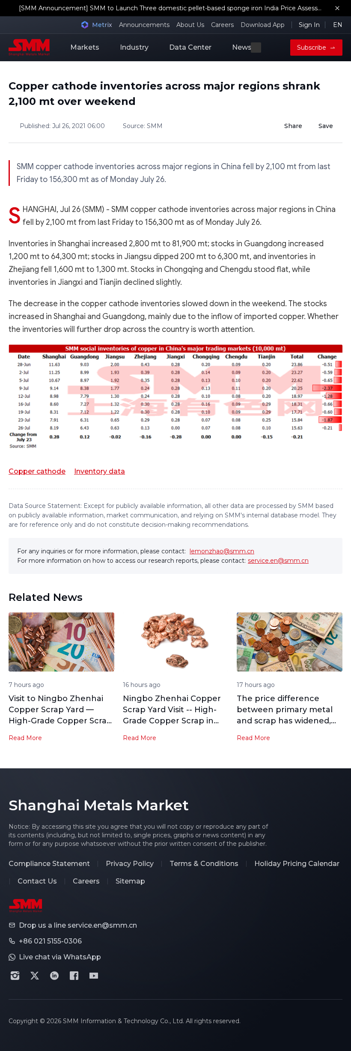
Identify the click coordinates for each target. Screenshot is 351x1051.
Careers (222, 25)
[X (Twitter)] (34, 975)
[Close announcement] (337, 8)
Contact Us (37, 881)
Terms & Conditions (204, 864)
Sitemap (130, 881)
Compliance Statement (49, 864)
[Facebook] (74, 975)
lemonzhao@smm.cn (222, 551)
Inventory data (99, 471)
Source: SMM (143, 126)
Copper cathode (37, 471)
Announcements (144, 25)
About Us (190, 25)
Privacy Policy (130, 864)
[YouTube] (93, 975)
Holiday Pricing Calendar (296, 864)
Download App (263, 25)
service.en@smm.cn (278, 560)
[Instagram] (15, 975)
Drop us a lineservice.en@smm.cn (78, 925)
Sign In (309, 25)
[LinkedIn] (54, 975)
